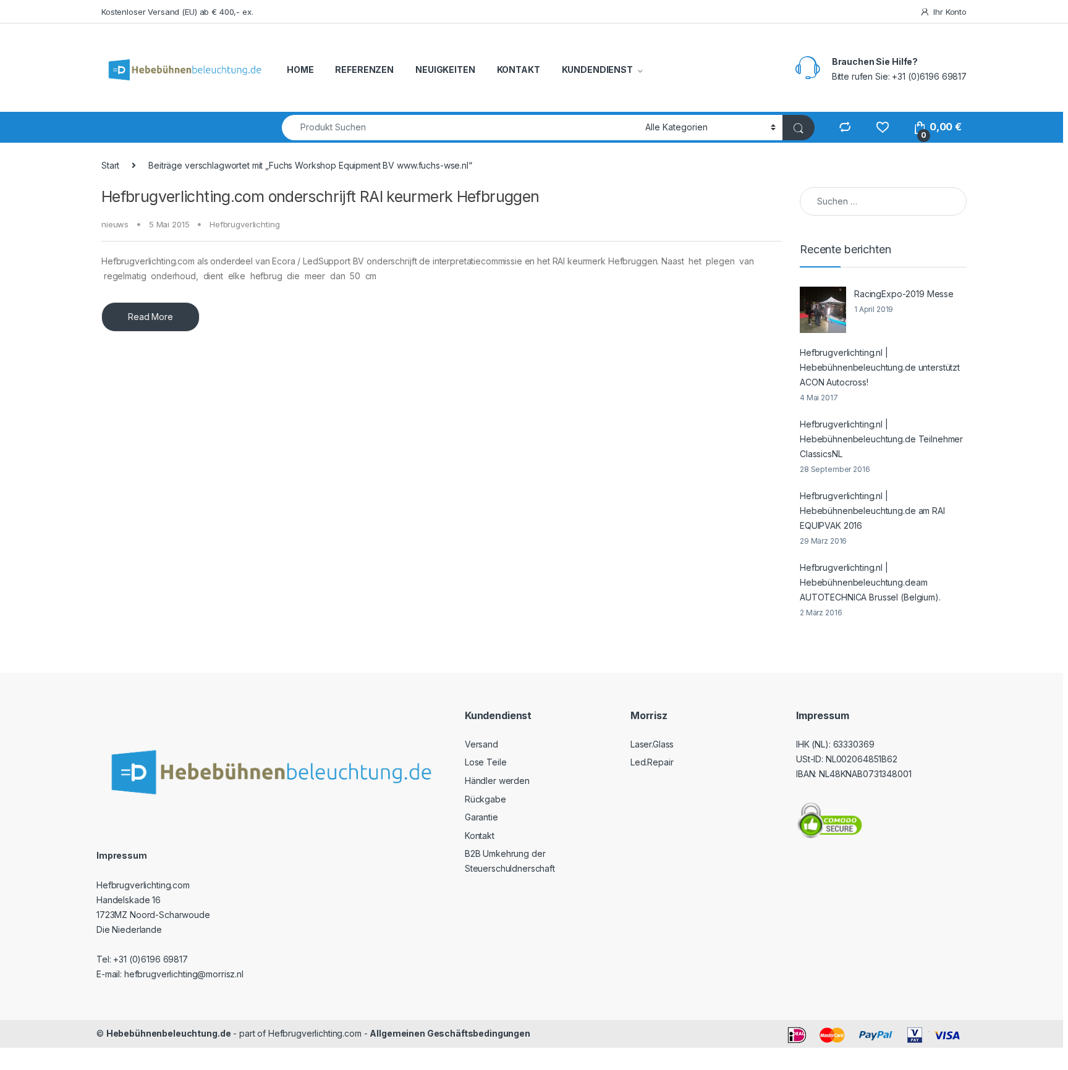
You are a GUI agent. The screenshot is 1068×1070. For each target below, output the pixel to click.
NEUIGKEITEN (445, 69)
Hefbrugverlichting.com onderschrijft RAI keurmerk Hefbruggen (320, 196)
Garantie (481, 817)
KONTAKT (518, 69)
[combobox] (460, 127)
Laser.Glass (652, 744)
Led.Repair (652, 762)
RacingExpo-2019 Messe (904, 294)
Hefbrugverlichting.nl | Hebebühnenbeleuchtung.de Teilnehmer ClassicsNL (881, 439)
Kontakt (479, 835)
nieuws (115, 224)
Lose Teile (486, 762)
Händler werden (497, 780)
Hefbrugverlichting (244, 224)
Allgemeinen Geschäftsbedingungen (450, 1033)
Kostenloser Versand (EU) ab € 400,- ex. (177, 12)
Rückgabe (485, 799)
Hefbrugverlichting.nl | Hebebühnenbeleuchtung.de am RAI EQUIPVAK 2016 (872, 511)
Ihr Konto (950, 12)
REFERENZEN (364, 69)
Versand (481, 744)
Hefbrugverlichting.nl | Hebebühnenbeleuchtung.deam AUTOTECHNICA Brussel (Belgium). (870, 582)
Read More (150, 316)
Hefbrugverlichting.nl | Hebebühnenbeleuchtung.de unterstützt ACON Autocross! (880, 367)
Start (110, 165)
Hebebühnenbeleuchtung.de (168, 1033)
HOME (300, 69)
